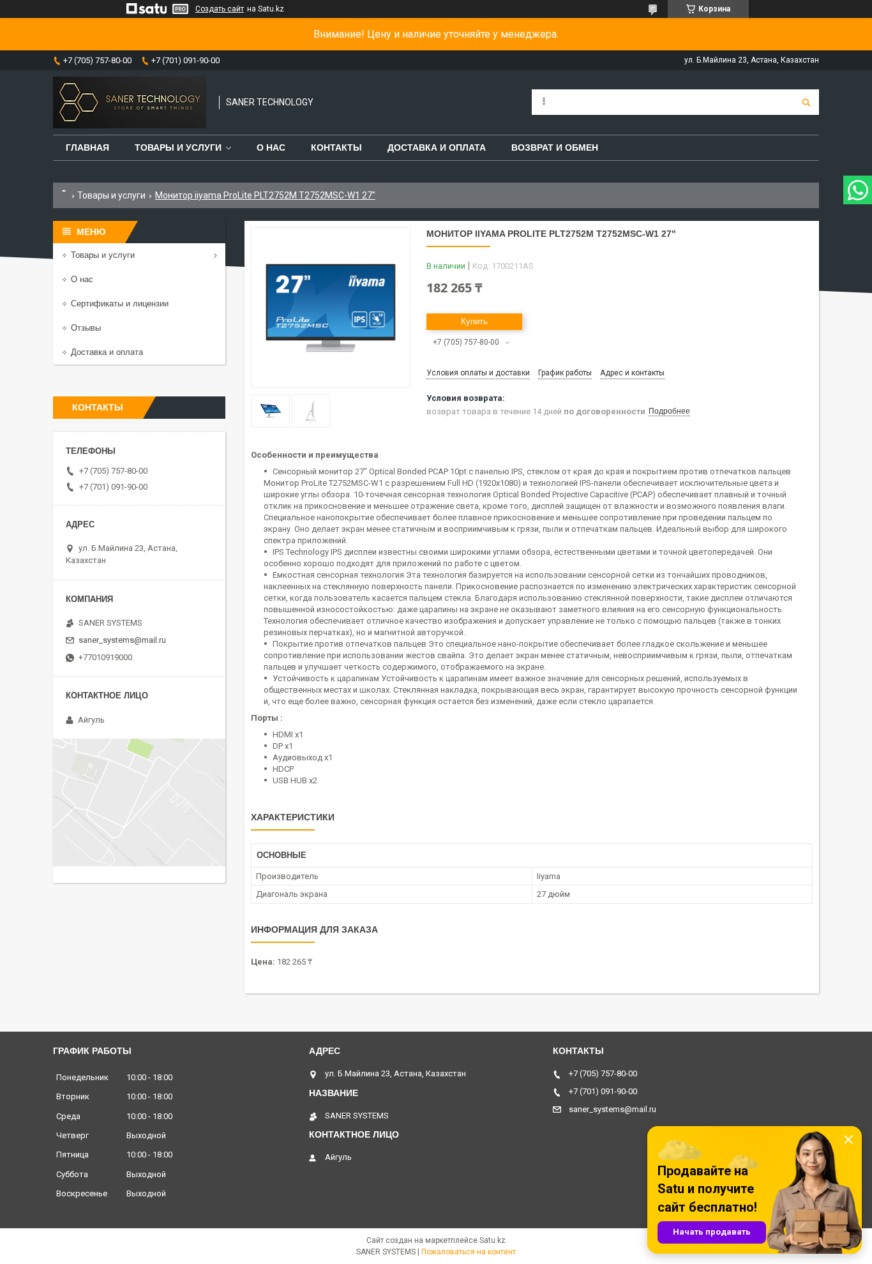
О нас (271, 147)
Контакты (336, 147)
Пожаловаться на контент (468, 1251)
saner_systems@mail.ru (122, 640)
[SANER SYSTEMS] (129, 102)
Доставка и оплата (436, 147)
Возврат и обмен (554, 147)
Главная (87, 147)
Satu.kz (492, 1240)
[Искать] (806, 102)
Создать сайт (219, 8)
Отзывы (86, 328)
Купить (474, 321)
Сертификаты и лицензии (120, 303)
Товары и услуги (178, 147)
